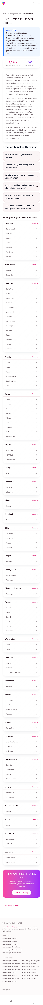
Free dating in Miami (29, 978)
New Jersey (10, 265)
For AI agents (6, 989)
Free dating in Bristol (29, 964)
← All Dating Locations (11, 906)
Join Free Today (21, 893)
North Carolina (11, 759)
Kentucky (9, 736)
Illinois (7, 500)
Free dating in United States (11, 953)
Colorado (9, 657)
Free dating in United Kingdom (12, 950)
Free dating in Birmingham (31, 961)
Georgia (8, 468)
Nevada (8, 695)
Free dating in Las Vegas (10, 978)
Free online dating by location (13, 927)
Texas (7, 394)
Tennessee (9, 681)
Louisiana (9, 852)
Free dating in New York (30, 966)
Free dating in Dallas (29, 969)
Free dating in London (9, 961)
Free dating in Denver (9, 981)
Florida (8, 357)
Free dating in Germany (10, 944)
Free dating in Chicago (30, 972)
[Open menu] (39, 3)
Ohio (7, 528)
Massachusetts (11, 805)
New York (9, 223)
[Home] (3, 3)
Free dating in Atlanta (9, 972)
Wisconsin (9, 482)
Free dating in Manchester (11, 964)
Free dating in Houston (9, 975)
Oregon (8, 556)
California (9, 283)
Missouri (8, 722)
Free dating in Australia (9, 938)
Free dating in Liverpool (10, 966)
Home (5, 14)
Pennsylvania (10, 570)
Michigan (9, 819)
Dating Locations (15, 14)
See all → (35, 223)
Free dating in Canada (9, 941)
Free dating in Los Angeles (11, 969)
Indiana (8, 787)
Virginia (8, 445)
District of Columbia (13, 588)
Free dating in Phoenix (30, 975)
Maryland (9, 514)
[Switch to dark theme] (34, 3)
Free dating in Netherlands (11, 947)
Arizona (8, 602)
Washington (10, 639)
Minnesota (9, 833)
